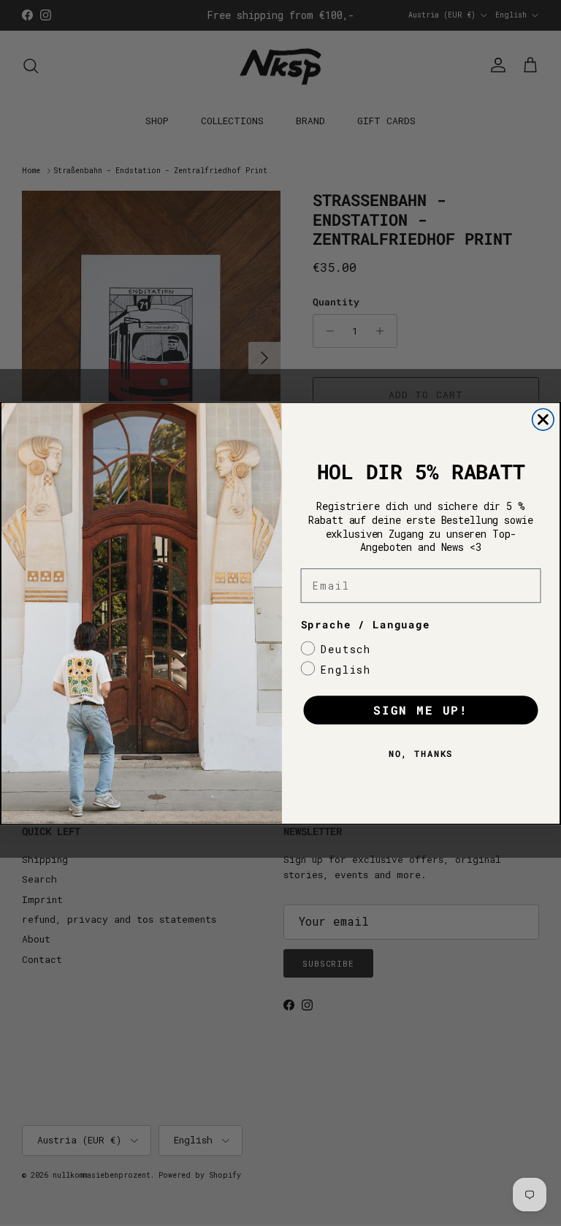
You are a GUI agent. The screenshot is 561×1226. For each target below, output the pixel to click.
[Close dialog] (543, 419)
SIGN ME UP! (420, 709)
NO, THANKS (421, 753)
